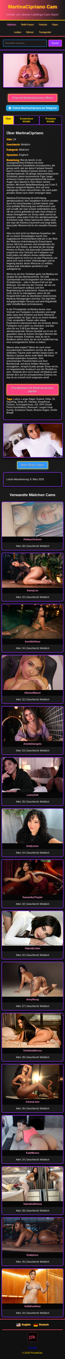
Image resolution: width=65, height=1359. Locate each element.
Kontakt (32, 1347)
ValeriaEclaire (32, 948)
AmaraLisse (32, 1102)
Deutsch (44, 1324)
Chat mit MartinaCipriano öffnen (32, 97)
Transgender (45, 32)
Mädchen (11, 24)
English (26, 1324)
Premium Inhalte (51, 120)
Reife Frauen (27, 24)
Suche (55, 43)
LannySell (32, 795)
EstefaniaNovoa (32, 1050)
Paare (55, 24)
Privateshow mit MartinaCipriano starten (33, 389)
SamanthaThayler (32, 897)
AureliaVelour (32, 641)
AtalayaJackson (32, 539)
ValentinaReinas (32, 1204)
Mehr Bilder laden (32, 465)
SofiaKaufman (32, 1306)
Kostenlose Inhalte (26, 120)
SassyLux (32, 590)
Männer (30, 32)
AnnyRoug (32, 999)
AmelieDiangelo (32, 744)
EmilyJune (32, 846)
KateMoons (32, 1153)
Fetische (43, 24)
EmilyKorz (32, 1255)
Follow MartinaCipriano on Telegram (35, 108)
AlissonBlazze (32, 693)
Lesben (17, 32)
